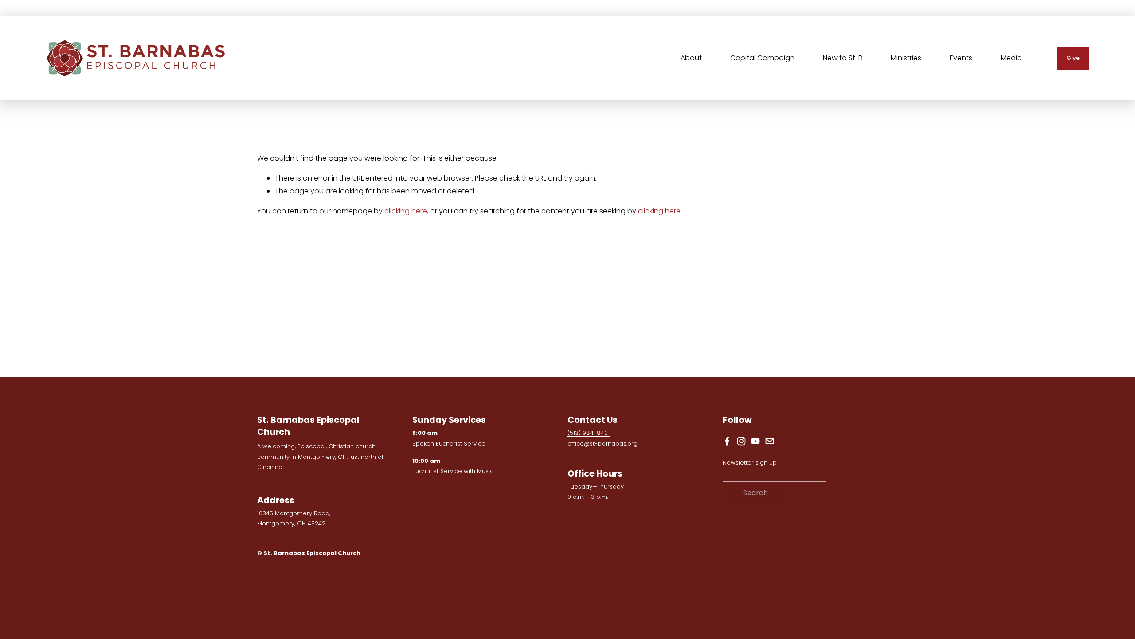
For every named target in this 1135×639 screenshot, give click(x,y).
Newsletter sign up (750, 462)
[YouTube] (755, 441)
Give (1073, 58)
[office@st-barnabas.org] (769, 441)
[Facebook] (727, 441)
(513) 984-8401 (589, 433)
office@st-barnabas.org (603, 443)
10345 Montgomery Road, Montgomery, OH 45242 (293, 518)
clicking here (405, 211)
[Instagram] (741, 441)
